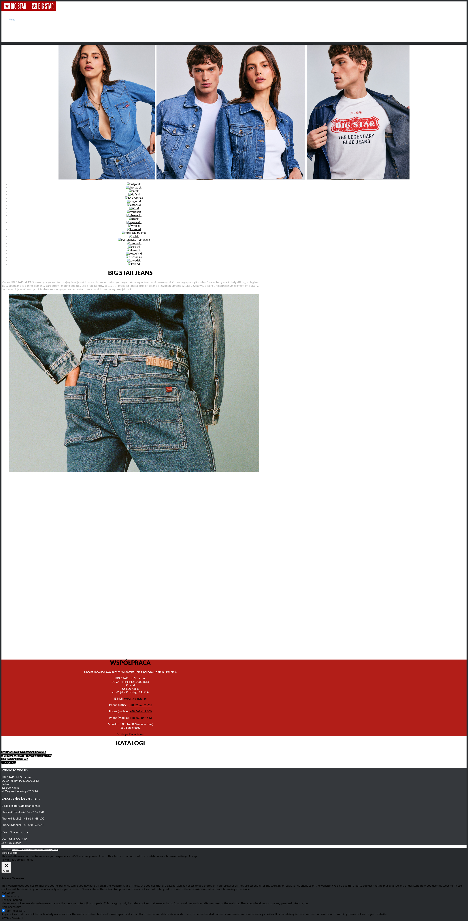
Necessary (12, 896)
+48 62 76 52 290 (140, 705)
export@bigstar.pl (135, 698)
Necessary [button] (8, 892)
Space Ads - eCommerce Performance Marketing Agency (35, 850)
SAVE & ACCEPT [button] (12, 917)
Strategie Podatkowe (130, 734)
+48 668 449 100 (141, 711)
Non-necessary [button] (11, 906)
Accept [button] (193, 856)
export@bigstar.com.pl (25, 805)
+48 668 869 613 (141, 717)
